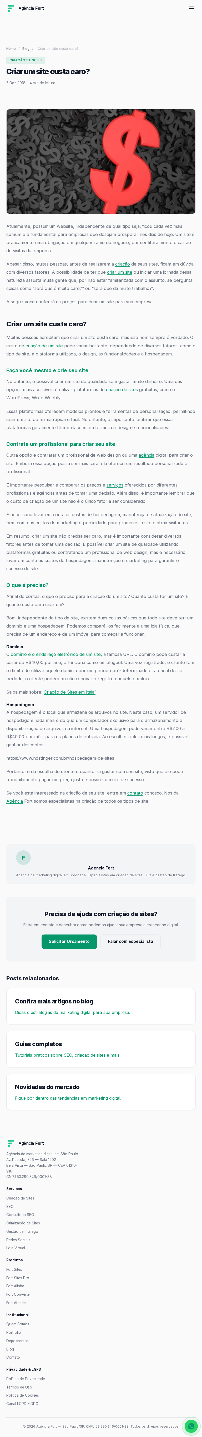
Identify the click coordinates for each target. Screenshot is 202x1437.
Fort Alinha (15, 1286)
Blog (25, 49)
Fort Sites (14, 1269)
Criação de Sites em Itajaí (69, 692)
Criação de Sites (20, 1198)
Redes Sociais (18, 1240)
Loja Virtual (15, 1248)
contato (135, 793)
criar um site (119, 272)
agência (146, 455)
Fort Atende (16, 1303)
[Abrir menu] (191, 8)
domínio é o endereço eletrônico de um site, (56, 654)
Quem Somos (17, 1324)
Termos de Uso (19, 1387)
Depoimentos (17, 1341)
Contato (13, 1357)
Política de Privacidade (25, 1379)
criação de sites (122, 389)
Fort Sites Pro (17, 1278)
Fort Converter (18, 1294)
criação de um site (44, 345)
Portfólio (13, 1332)
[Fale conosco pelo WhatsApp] (191, 1426)
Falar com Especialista (130, 941)
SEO (10, 1206)
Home (11, 49)
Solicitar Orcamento (69, 941)
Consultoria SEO (20, 1215)
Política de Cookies (22, 1395)
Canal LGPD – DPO (22, 1404)
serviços (115, 485)
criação (122, 264)
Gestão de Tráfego (22, 1231)
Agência (14, 801)
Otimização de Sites (23, 1223)
